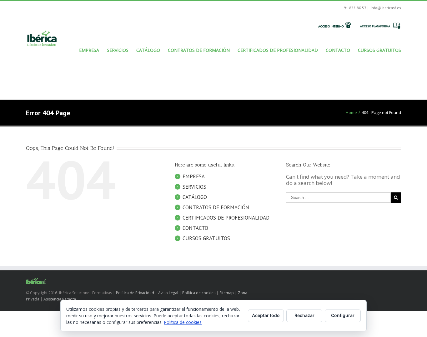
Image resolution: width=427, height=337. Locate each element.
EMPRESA (194, 176)
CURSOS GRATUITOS (206, 238)
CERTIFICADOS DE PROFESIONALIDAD (226, 217)
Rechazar (304, 315)
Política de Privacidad (135, 292)
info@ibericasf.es (385, 7)
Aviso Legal (168, 292)
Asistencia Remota (59, 299)
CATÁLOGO (195, 197)
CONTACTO (195, 228)
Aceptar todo (266, 315)
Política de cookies (198, 292)
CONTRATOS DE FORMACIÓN (216, 207)
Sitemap (226, 292)
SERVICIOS (194, 186)
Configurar (342, 315)
